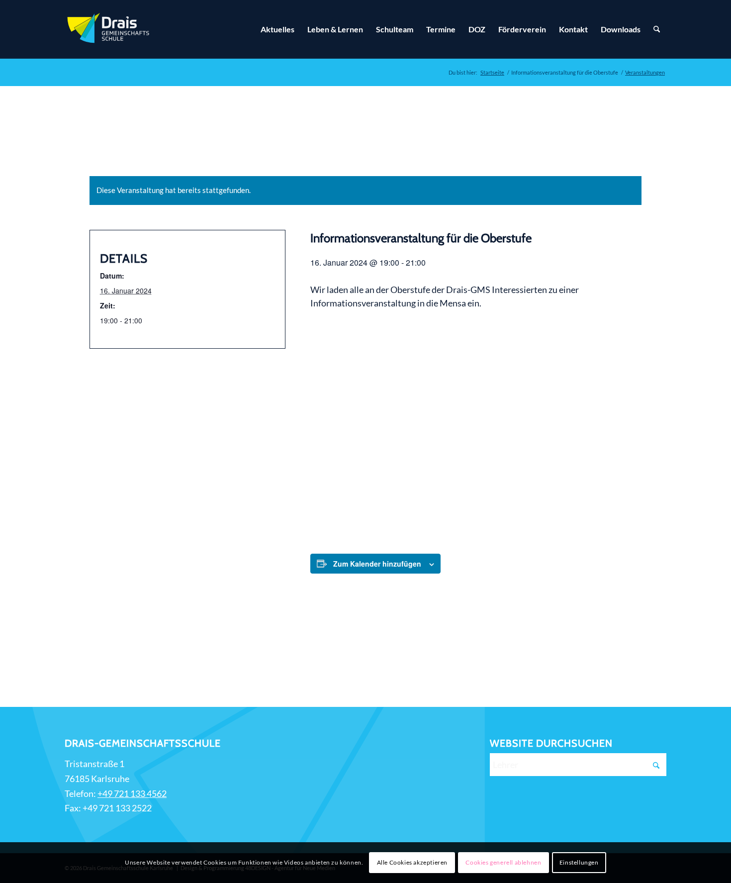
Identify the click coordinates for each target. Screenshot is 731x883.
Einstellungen (579, 862)
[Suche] (656, 29)
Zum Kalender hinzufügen (377, 564)
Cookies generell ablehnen (503, 862)
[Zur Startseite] (109, 29)
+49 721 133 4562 (132, 793)
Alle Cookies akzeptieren (412, 862)
